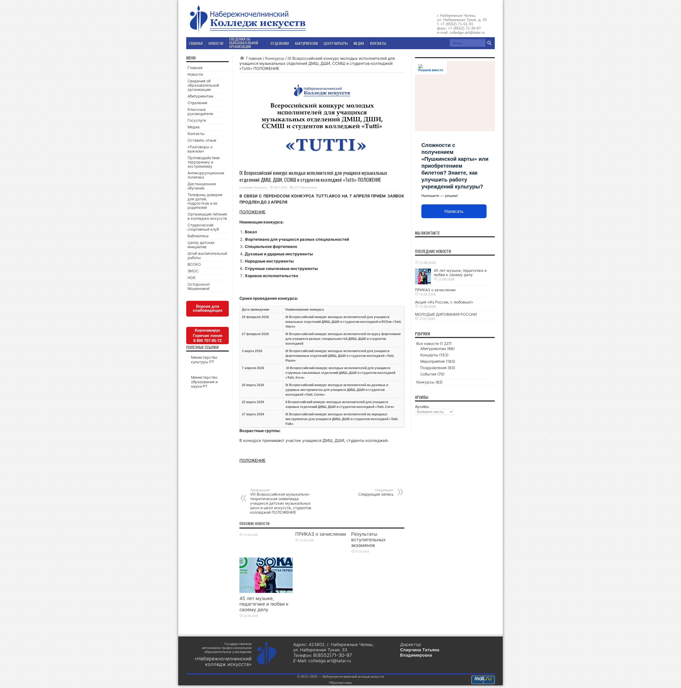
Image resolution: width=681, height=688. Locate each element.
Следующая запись (376, 492)
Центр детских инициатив (201, 244)
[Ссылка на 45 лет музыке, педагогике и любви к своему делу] (266, 591)
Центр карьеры (335, 43)
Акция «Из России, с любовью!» (444, 302)
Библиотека (198, 236)
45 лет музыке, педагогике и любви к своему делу (263, 604)
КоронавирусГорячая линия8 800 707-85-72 (207, 335)
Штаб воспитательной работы (207, 255)
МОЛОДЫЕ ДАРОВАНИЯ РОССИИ (446, 314)
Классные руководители (200, 111)
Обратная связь (340, 683)
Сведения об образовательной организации (203, 85)
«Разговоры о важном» (200, 149)
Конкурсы (274, 58)
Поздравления (433, 367)
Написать (454, 211)
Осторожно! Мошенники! (199, 286)
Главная (254, 58)
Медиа (194, 127)
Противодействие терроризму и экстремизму (204, 161)
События (428, 374)
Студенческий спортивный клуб (203, 227)
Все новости (427, 343)
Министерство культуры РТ (204, 359)
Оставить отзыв (202, 140)
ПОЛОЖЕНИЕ (252, 211)
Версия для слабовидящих (207, 308)
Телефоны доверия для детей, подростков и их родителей (205, 201)
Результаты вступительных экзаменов (368, 539)
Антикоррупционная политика (206, 175)
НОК (192, 277)
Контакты (196, 133)
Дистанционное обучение (202, 186)
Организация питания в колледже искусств (207, 216)
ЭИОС (193, 271)
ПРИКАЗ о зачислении (320, 534)
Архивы (422, 406)
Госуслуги (197, 120)
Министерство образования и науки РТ (204, 382)
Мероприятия (432, 361)
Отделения (197, 102)
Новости (195, 74)
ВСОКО (194, 264)
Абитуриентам (200, 96)
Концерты (429, 355)
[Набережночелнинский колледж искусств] (247, 33)
